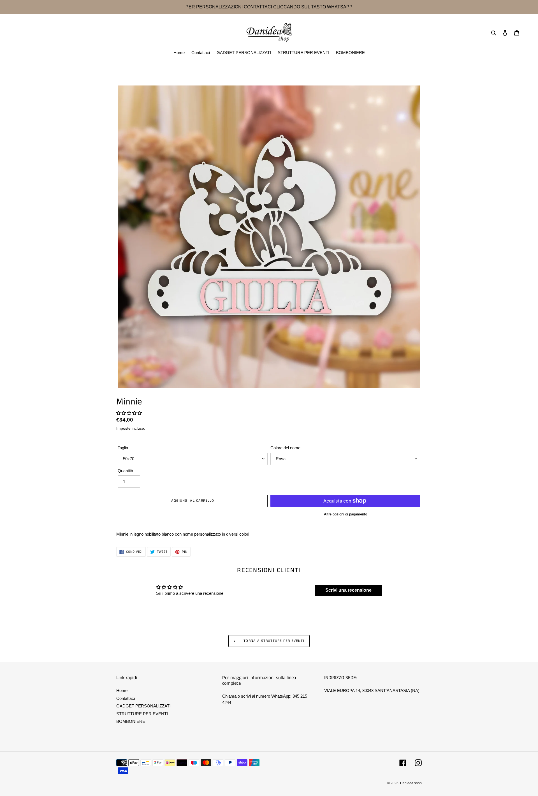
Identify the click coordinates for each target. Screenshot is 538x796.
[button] (129, 413)
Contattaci (125, 698)
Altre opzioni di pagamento (345, 514)
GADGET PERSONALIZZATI (143, 706)
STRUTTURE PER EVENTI (142, 713)
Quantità (125, 470)
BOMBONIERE (130, 721)
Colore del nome (285, 447)
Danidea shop (411, 783)
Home (121, 690)
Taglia (123, 447)
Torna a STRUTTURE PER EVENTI (273, 641)
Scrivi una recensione (348, 590)
